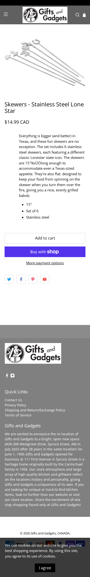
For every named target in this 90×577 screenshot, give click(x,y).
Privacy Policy (15, 405)
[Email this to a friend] (44, 279)
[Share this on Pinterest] (32, 279)
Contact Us (13, 400)
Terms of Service (18, 415)
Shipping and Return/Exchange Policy (35, 410)
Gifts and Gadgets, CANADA (50, 533)
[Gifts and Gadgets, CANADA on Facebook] (7, 376)
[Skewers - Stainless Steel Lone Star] (45, 62)
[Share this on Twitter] (9, 279)
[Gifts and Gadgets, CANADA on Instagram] (12, 376)
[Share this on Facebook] (21, 279)
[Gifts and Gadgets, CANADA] (45, 15)
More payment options (45, 263)
